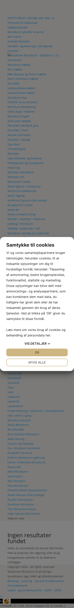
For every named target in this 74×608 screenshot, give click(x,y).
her (48, 335)
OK (37, 352)
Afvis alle (37, 362)
